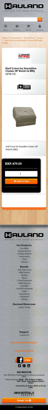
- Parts (24, 259)
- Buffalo (24, 275)
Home (4, 38)
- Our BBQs (24, 248)
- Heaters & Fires (24, 251)
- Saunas (24, 262)
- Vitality (24, 299)
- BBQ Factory (24, 272)
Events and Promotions (24, 342)
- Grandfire (24, 286)
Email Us (23, 400)
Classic (39, 38)
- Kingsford (24, 297)
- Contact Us (24, 335)
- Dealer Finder (24, 307)
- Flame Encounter (24, 280)
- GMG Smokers (24, 283)
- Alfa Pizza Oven (24, 270)
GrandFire (29, 38)
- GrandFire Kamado (24, 289)
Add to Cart (22, 181)
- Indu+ (24, 291)
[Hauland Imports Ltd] (24, 7)
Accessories (15, 38)
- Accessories (24, 256)
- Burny (24, 278)
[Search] (40, 19)
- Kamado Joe (24, 294)
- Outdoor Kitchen (24, 254)
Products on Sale (24, 351)
